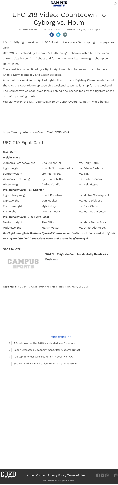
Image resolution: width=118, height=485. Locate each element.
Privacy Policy (57, 475)
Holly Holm (64, 286)
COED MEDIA (51, 480)
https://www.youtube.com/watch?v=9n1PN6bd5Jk (36, 132)
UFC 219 (83, 286)
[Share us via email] (65, 34)
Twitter (76, 233)
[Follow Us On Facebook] (98, 475)
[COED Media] (8, 478)
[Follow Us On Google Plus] (111, 475)
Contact (41, 475)
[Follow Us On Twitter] (102, 475)
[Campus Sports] (59, 4)
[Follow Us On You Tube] (116, 475)
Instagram (108, 233)
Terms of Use (76, 475)
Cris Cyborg (51, 286)
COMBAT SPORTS (28, 286)
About (31, 475)
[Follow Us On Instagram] (107, 475)
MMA (42, 286)
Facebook (88, 233)
